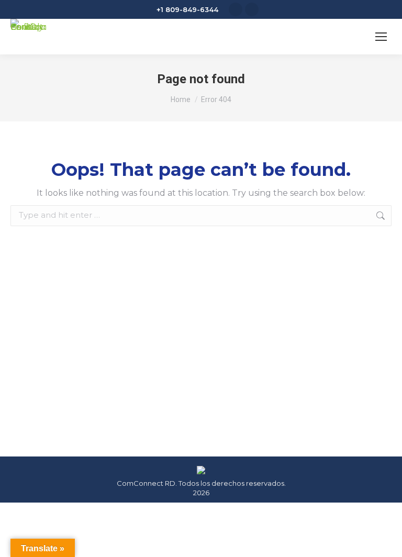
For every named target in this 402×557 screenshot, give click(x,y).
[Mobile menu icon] (381, 36)
